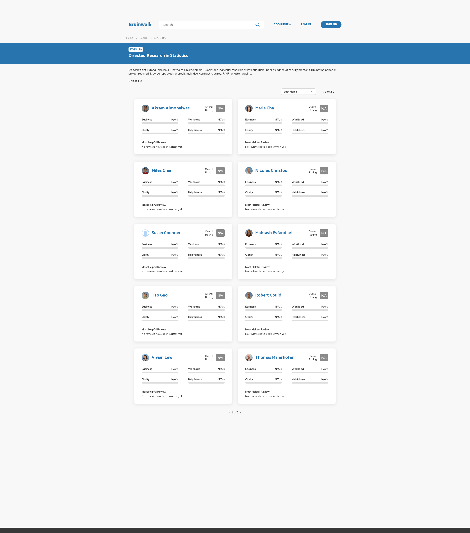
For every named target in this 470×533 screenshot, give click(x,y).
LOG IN (306, 24)
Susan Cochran (166, 232)
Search (144, 37)
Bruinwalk (140, 25)
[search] (207, 25)
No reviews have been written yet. (162, 146)
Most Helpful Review (154, 142)
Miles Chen (162, 170)
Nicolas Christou (271, 170)
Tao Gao (160, 295)
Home (129, 37)
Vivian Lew (162, 357)
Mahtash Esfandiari (273, 232)
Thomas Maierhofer (274, 357)
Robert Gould (268, 295)
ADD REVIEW (282, 24)
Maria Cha (264, 108)
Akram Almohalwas (171, 108)
